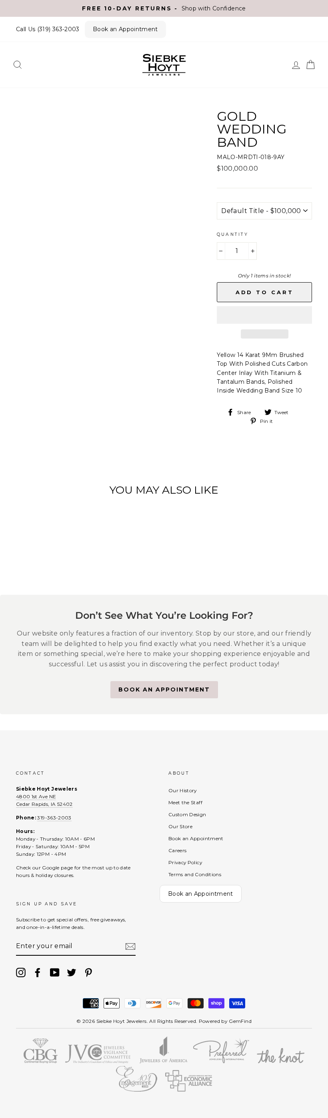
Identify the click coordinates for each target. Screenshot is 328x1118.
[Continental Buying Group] (40, 1061)
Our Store (180, 826)
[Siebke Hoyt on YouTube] (55, 972)
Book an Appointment (125, 29)
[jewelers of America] (163, 1061)
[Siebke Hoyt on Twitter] (71, 972)
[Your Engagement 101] (136, 1089)
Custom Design (187, 814)
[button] (264, 315)
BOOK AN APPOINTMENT (164, 689)
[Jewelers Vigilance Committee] (97, 1061)
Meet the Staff (185, 802)
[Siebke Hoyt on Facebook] (37, 972)
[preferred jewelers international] (221, 1061)
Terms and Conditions (194, 874)
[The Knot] (281, 1061)
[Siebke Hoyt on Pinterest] (88, 972)
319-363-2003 (54, 818)
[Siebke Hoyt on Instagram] (21, 972)
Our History (182, 790)
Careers (177, 850)
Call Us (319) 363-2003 (48, 29)
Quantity (232, 234)
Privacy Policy (185, 862)
